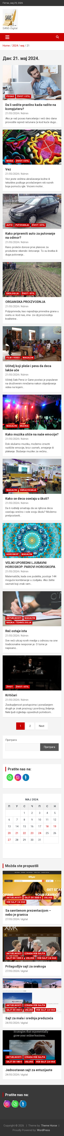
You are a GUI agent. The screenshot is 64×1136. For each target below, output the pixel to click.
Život (9, 686)
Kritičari (11, 695)
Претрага (11, 740)
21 (16, 833)
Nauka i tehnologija (18, 622)
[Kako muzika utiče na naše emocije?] (32, 412)
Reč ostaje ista (16, 631)
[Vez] (32, 147)
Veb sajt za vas (15, 902)
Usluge (48, 897)
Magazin (28, 357)
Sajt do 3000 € (33, 897)
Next (41, 726)
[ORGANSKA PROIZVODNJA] (32, 279)
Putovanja (22, 225)
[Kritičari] (32, 673)
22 (24, 833)
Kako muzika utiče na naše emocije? (31, 434)
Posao (10, 96)
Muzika (24, 426)
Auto (9, 225)
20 (9, 833)
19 (54, 826)
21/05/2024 (12, 113)
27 (9, 839)
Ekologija (12, 293)
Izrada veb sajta (35, 953)
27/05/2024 (12, 919)
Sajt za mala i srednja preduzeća (29, 1018)
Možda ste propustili (21, 866)
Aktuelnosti (14, 618)
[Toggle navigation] (7, 37)
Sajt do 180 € (14, 1062)
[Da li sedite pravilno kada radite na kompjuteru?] (32, 82)
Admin (24, 113)
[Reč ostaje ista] (32, 608)
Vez (8, 169)
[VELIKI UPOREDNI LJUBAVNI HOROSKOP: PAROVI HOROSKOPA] (32, 540)
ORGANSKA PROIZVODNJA (25, 302)
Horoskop (12, 554)
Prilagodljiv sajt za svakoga (25, 966)
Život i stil (23, 96)
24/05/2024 (12, 1022)
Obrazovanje (28, 490)
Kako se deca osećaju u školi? (27, 498)
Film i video (13, 357)
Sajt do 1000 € (14, 958)
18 (47, 826)
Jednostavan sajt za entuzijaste (28, 1070)
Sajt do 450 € (14, 1010)
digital (24, 919)
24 (39, 833)
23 (32, 833)
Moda (9, 161)
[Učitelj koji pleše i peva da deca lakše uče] (32, 343)
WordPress (43, 1130)
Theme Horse (49, 1125)
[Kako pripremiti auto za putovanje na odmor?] (32, 211)
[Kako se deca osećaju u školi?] (32, 476)
